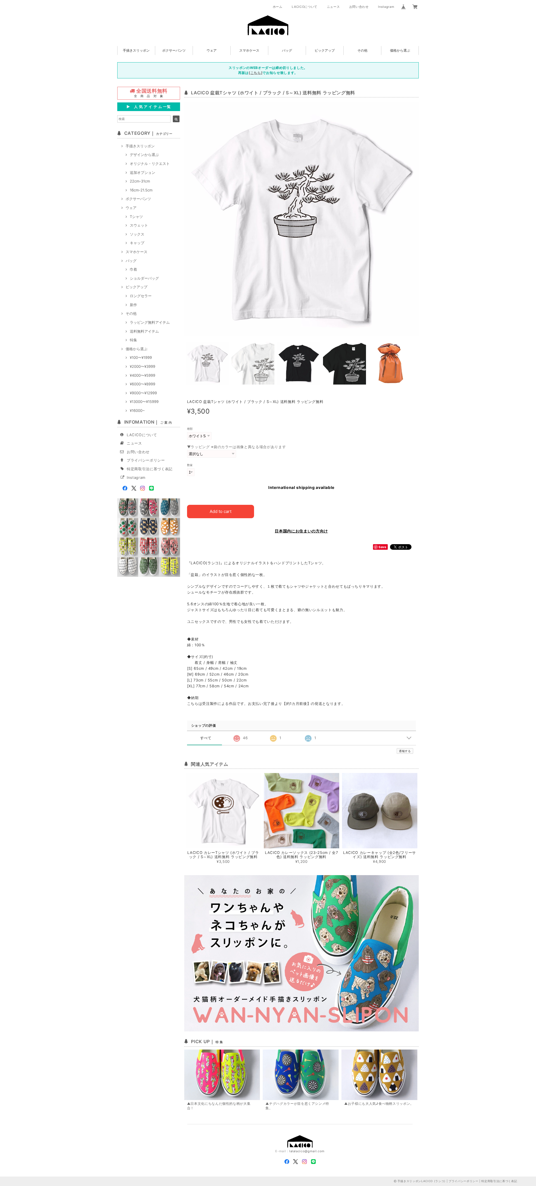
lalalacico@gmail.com (307, 1151)
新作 (133, 304)
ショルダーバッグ (144, 278)
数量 (190, 465)
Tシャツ (136, 216)
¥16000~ (137, 410)
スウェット (139, 225)
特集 (133, 340)
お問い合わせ (359, 7)
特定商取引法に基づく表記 (150, 469)
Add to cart (220, 511)
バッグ (287, 50)
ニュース (333, 7)
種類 (190, 429)
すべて (206, 738)
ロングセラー (141, 296)
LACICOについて (304, 7)
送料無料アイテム (144, 331)
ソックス (137, 234)
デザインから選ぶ (144, 154)
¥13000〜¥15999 (144, 401)
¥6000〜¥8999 (142, 384)
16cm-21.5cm (141, 190)
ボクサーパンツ (174, 50)
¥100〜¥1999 (141, 357)
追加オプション (142, 172)
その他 (362, 50)
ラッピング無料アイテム (150, 322)
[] (255, 73)
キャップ (137, 243)
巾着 (133, 269)
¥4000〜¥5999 (142, 375)
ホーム (278, 7)
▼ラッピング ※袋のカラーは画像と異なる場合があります (236, 447)
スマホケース (249, 50)
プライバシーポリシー (146, 460)
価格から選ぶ (400, 50)
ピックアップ (325, 50)
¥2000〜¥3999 (142, 366)
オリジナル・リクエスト (150, 163)
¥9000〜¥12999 (143, 393)
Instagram (386, 7)
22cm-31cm (140, 181)
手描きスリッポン (136, 50)
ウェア (212, 50)
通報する (405, 751)
